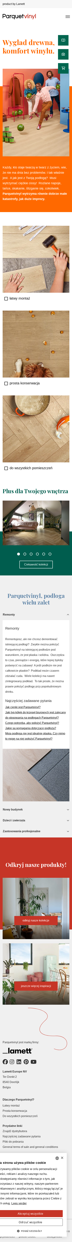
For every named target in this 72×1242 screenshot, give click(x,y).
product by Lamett (14, 3)
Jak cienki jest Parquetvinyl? (23, 707)
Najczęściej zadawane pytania (22, 1136)
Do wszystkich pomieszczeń (20, 1116)
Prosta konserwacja (15, 1110)
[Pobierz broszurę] (63, 40)
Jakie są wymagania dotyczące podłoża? (30, 728)
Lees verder (19, 1203)
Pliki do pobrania (13, 1141)
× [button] (62, 1158)
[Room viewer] (63, 54)
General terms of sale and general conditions (30, 1146)
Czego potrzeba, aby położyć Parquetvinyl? (32, 722)
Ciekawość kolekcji (36, 564)
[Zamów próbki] (63, 68)
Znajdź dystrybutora (15, 1131)
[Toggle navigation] (67, 16)
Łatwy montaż (11, 1105)
